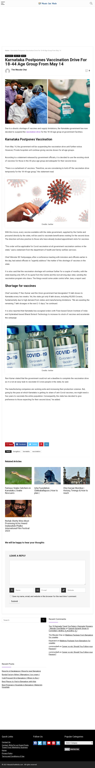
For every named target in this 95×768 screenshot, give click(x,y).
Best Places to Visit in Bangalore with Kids (19, 681)
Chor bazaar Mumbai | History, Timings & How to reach (75, 490)
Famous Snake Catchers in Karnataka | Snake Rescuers (18, 490)
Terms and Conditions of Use (13, 756)
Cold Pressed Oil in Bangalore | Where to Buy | (20, 678)
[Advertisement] (47, 25)
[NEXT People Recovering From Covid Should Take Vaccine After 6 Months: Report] (92, 762)
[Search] (91, 3)
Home (7, 50)
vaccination (36, 451)
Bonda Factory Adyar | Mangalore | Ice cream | (21, 674)
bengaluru (16, 451)
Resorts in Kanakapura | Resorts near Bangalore (21, 671)
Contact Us (6, 742)
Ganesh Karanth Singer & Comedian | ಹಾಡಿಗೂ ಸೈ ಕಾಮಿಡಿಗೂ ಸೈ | (69, 629)
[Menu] (3, 3)
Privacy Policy (7, 753)
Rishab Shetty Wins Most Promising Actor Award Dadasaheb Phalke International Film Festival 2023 (17, 526)
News (23, 56)
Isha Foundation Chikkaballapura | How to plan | (46, 490)
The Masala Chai (19, 70)
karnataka (26, 451)
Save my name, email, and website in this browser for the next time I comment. (44, 596)
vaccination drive (33, 132)
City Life (17, 56)
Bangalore (9, 56)
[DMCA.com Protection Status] (72, 749)
